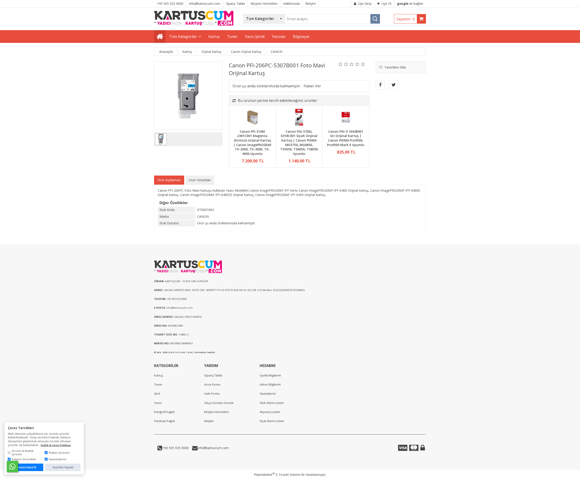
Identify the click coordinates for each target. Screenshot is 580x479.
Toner (158, 384)
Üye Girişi (365, 3)
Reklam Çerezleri (59, 452)
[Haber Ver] (312, 86)
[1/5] (340, 64)
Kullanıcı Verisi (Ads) (24, 459)
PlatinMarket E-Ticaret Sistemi (277, 474)
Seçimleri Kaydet (62, 467)
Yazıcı (158, 403)
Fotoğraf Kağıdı (164, 412)
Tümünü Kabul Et (25, 467)
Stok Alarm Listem (272, 403)
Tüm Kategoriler (183, 36)
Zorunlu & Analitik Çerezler (23, 452)
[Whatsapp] (12, 466)
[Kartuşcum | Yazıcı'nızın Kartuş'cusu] (193, 24)
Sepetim (405, 19)
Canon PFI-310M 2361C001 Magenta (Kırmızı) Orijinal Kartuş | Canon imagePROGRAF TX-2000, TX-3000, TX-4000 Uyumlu (252, 142)
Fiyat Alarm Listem (272, 421)
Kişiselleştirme (57, 459)
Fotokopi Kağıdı (164, 421)
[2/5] (343, 64)
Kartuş (158, 375)
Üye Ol (386, 3)
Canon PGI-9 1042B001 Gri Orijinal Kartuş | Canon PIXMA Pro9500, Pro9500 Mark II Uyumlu (345, 138)
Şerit (157, 393)
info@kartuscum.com (213, 448)
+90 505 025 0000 (175, 448)
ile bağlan (410, 3)
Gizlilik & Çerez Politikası (56, 445)
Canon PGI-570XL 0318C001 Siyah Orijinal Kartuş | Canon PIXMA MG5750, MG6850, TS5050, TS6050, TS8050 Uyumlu (299, 142)
